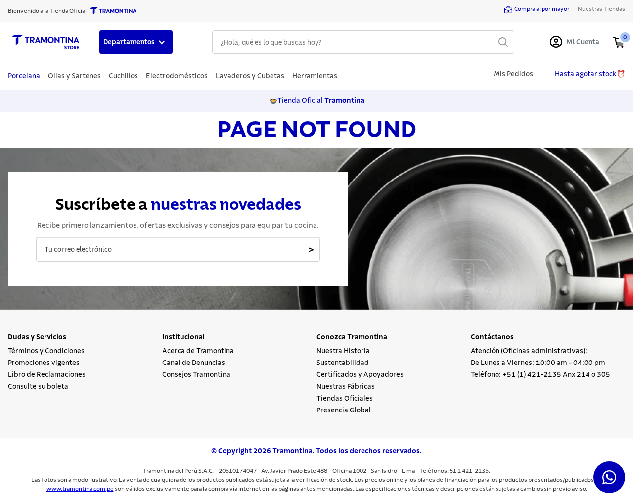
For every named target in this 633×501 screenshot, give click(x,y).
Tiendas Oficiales (344, 398)
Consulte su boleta (38, 386)
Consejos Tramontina (196, 374)
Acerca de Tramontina (198, 351)
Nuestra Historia (343, 351)
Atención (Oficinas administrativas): (529, 351)
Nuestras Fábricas (345, 386)
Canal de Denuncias (193, 363)
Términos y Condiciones (46, 351)
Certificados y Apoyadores (360, 374)
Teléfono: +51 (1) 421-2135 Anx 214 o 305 (540, 374)
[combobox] (363, 42)
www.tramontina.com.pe (80, 489)
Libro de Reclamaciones (47, 374)
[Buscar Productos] (503, 42)
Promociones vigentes (44, 363)
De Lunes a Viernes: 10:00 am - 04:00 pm (538, 363)
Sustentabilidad (342, 363)
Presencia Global (343, 410)
